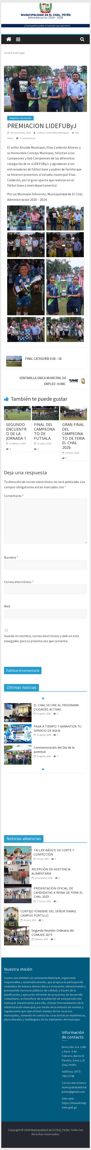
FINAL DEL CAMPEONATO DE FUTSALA (44, 431)
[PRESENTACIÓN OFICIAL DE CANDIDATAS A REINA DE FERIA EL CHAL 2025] (19, 886)
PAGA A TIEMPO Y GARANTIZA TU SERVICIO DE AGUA (57, 728)
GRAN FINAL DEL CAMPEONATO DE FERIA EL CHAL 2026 (73, 436)
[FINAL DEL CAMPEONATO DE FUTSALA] (45, 408)
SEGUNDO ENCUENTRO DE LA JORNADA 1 (16, 431)
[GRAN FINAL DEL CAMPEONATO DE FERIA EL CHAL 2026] (73, 408)
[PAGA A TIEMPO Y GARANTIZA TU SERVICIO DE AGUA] (18, 726)
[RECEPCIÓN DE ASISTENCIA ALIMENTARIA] (18, 867)
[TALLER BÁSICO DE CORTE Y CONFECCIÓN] (19, 848)
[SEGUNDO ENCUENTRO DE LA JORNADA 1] (17, 408)
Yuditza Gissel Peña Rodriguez (53, 132)
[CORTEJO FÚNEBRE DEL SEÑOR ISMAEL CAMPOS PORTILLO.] (12, 909)
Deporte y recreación (20, 118)
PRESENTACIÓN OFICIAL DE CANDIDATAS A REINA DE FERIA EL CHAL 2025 (58, 892)
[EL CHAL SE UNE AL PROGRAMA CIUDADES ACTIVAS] (18, 705)
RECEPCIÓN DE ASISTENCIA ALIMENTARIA (51, 871)
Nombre (11, 557)
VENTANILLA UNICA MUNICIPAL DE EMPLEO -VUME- (42, 381)
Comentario (14, 496)
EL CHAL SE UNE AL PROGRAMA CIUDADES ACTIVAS (56, 707)
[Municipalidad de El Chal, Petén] (9, 39)
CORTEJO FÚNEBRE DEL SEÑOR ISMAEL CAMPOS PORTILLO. (49, 913)
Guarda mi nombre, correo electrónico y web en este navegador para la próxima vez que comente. (41, 638)
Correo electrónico (18, 582)
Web (7, 606)
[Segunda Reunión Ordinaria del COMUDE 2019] (18, 929)
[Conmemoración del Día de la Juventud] (18, 747)
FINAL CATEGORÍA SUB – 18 (43, 359)
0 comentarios (27, 138)
